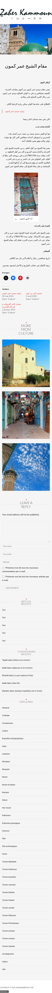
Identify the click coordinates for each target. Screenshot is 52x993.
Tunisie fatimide (8, 892)
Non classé (6, 808)
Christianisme (7, 723)
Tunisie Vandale (8, 946)
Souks (4, 854)
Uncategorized (8, 954)
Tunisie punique (8, 931)
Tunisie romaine (8, 939)
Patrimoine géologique (11, 823)
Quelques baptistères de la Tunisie (28, 691)
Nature (5, 800)
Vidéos (5, 962)
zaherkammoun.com (24, 987)
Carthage (6, 715)
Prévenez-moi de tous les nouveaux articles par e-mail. (25, 578)
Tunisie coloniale (9, 885)
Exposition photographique (12, 739)
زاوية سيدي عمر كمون (14, 111)
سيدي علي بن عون (34, 293)
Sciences (5, 831)
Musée (5, 777)
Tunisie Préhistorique (10, 923)
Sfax (4, 839)
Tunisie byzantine (9, 877)
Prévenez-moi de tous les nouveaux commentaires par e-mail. (20, 570)
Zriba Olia (16, 683)
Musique (5, 792)
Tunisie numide (8, 908)
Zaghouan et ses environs (22, 668)
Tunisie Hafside (8, 900)
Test (3, 610)
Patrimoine (6, 815)
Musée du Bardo (8, 785)
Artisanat (5, 708)
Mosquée (6, 769)
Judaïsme (6, 754)
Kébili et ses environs (21, 660)
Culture (5, 731)
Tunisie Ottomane (9, 915)
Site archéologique (9, 846)
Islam (4, 746)
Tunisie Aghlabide (9, 862)
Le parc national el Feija (23, 676)
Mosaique (6, 762)
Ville (4, 969)
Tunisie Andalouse (9, 869)
